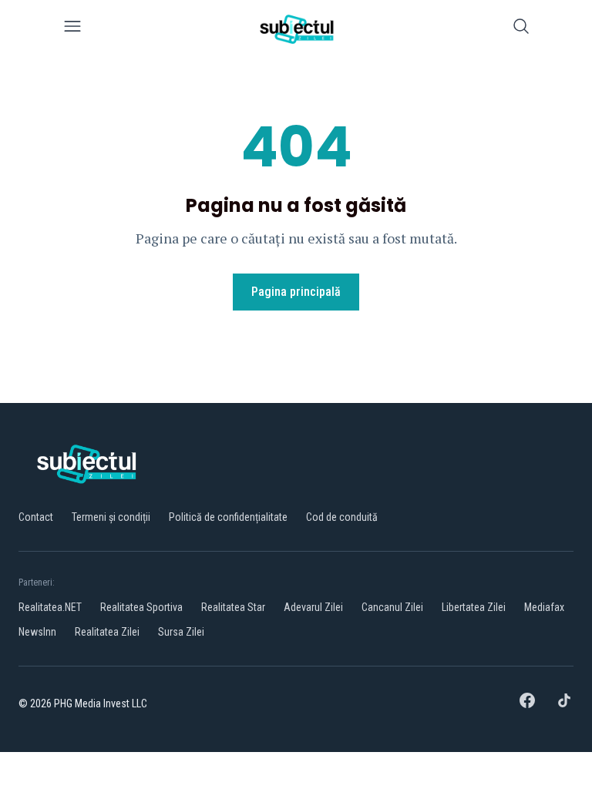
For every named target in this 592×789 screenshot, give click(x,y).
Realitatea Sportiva (141, 607)
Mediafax (544, 607)
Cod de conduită (342, 517)
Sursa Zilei (181, 632)
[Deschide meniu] (72, 29)
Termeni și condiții (111, 517)
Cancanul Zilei (392, 607)
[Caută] (521, 29)
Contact (35, 517)
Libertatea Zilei (474, 607)
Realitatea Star (233, 607)
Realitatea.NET (50, 607)
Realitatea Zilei (107, 632)
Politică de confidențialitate (228, 517)
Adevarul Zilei (313, 607)
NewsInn (37, 632)
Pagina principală (296, 291)
